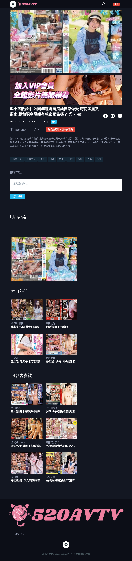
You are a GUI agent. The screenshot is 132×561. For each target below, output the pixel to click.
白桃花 (14, 358)
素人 (54, 122)
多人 (22, 442)
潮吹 (52, 159)
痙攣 (80, 159)
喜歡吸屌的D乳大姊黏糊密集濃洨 (26, 480)
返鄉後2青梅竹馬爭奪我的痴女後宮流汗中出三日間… (26, 445)
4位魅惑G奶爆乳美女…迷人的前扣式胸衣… (61, 445)
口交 (71, 159)
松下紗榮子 (17, 323)
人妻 (89, 159)
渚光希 (15, 442)
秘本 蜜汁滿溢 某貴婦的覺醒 (25, 326)
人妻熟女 (31, 159)
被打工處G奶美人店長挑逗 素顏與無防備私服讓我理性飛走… (61, 361)
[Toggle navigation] (13, 4)
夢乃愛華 (50, 358)
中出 (61, 159)
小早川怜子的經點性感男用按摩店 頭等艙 (61, 411)
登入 (117, 4)
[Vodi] (27, 4)
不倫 (99, 159)
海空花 (49, 442)
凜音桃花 (50, 323)
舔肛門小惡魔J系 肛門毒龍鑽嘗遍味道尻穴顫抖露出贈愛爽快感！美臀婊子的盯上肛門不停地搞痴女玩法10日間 (26, 361)
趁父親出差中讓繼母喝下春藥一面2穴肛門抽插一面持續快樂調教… (26, 411)
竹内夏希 (16, 407)
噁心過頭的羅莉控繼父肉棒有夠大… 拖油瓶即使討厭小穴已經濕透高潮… (61, 480)
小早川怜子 (52, 407)
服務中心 (19, 533)
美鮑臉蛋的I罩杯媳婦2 (57, 326)
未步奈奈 (50, 476)
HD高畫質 (17, 159)
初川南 (14, 476)
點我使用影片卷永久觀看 (60, 129)
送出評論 (17, 196)
